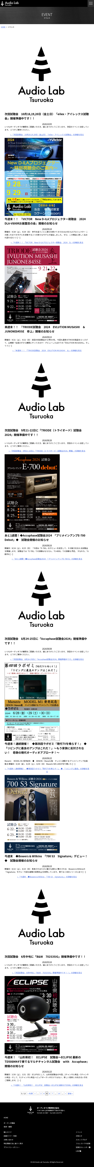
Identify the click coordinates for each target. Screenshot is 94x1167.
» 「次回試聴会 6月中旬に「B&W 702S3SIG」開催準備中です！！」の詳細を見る (47, 972)
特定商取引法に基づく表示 (13, 1143)
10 (59, 1093)
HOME (3, 27)
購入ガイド (8, 1132)
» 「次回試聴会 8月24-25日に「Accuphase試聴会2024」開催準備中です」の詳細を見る (47, 659)
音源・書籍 (8, 1127)
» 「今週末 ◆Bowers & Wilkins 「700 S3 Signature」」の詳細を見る (47, 876)
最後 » (70, 1093)
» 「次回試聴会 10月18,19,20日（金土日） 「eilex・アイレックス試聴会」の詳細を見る (47, 134)
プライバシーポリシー (12, 1147)
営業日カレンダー (82, 1147)
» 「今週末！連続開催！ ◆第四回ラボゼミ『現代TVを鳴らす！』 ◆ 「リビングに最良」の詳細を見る (47, 770)
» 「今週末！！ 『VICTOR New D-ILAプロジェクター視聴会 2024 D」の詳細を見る (47, 242)
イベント (79, 1132)
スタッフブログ (81, 1140)
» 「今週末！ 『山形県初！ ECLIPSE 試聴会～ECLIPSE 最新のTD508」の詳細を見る (47, 1085)
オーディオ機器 (9, 1123)
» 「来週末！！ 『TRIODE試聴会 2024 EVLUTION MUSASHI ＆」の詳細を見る (47, 350)
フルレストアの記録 (83, 1143)
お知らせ (79, 1136)
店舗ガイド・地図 (10, 1136)
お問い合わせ (8, 1140)
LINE (78, 1151)
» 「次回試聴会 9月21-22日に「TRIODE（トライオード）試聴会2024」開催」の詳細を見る (47, 450)
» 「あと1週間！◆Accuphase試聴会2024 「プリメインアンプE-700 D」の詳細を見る (47, 558)
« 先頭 (30, 1093)
